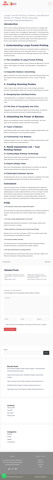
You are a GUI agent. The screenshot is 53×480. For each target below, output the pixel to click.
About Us (40, 460)
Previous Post (6, 262)
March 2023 (10, 413)
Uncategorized (11, 442)
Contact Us (40, 462)
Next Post (48, 262)
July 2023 (9, 410)
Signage (9, 439)
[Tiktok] (9, 469)
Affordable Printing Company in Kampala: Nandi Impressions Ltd (14, 276)
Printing (16, 20)
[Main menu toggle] (50, 3)
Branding (9, 434)
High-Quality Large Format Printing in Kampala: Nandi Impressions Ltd (25, 389)
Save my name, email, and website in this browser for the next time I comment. (26, 324)
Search (5, 349)
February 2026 (11, 407)
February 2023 (11, 415)
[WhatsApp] (12, 469)
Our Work (40, 464)
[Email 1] (16, 469)
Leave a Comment (8, 20)
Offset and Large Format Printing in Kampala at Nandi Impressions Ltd (37, 276)
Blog (40, 466)
